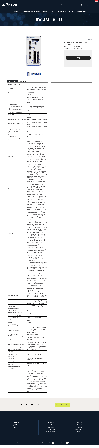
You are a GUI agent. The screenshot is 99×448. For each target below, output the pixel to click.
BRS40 (42, 27)
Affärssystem (55, 446)
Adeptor (15, 27)
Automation (45, 11)
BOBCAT (37, 27)
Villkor (14, 425)
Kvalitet (14, 427)
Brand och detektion (81, 11)
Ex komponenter (62, 11)
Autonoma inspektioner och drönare (31, 11)
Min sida (15, 424)
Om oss (15, 429)
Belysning (71, 11)
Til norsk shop (96, 1)
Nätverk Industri (29, 27)
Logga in (88, 5)
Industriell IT (16, 11)
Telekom (53, 11)
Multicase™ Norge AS (77, 446)
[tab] (12, 81)
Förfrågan (78, 58)
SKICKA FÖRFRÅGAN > (62, 404)
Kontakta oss (16, 422)
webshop (63, 446)
